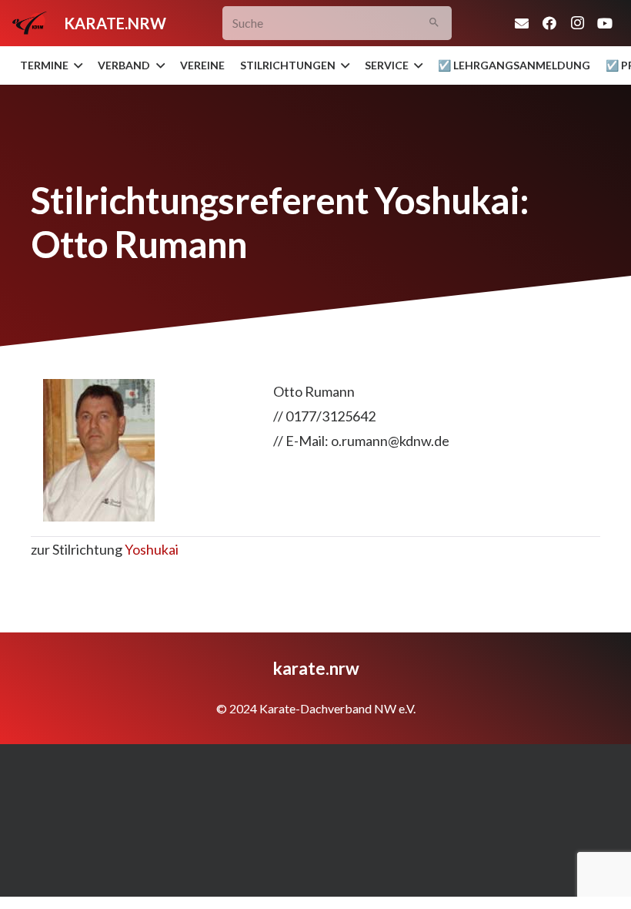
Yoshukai (152, 549)
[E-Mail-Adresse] (522, 23)
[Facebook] (549, 23)
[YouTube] (605, 23)
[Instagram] (577, 23)
